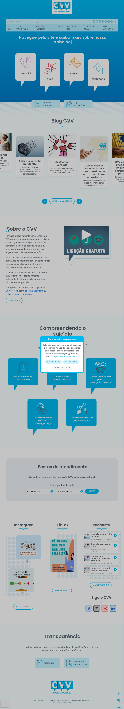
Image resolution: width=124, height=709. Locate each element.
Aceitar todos (71, 362)
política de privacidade (66, 356)
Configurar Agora (62, 368)
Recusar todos (53, 362)
